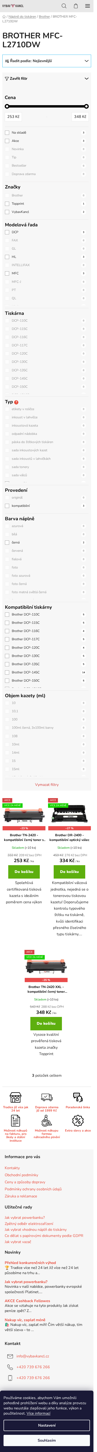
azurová (48, 526)
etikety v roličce (48, 409)
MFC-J (48, 282)
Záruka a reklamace (21, 1196)
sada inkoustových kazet (48, 450)
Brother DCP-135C (48, 664)
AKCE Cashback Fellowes (27, 1301)
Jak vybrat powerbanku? (25, 1218)
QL (48, 298)
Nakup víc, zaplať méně (25, 1320)
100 (48, 719)
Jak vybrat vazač (18, 1242)
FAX (48, 240)
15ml (48, 769)
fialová (48, 559)
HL (48, 257)
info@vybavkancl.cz (32, 1356)
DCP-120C (48, 353)
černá (48, 542)
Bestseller (48, 165)
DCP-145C (48, 378)
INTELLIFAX (48, 265)
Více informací (38, 1413)
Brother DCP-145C (48, 672)
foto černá (48, 584)
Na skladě (48, 132)
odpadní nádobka (48, 434)
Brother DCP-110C (48, 614)
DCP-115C (48, 329)
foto (48, 567)
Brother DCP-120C (48, 647)
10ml (48, 744)
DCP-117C (48, 345)
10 (48, 703)
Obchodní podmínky (21, 1175)
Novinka (48, 149)
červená (48, 550)
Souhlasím (47, 1440)
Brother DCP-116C (48, 631)
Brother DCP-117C (48, 639)
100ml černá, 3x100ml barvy (48, 727)
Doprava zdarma (48, 174)
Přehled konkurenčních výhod (30, 1263)
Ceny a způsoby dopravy (25, 1182)
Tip (48, 157)
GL (48, 248)
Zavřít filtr (18, 78)
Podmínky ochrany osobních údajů (33, 1189)
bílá (48, 534)
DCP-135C (48, 370)
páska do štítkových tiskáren (48, 442)
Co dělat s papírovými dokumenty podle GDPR (44, 1236)
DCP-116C (48, 337)
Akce (48, 141)
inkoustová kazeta (48, 425)
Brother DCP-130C (48, 656)
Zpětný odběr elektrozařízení (29, 1224)
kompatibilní (48, 506)
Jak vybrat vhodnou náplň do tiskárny (36, 1230)
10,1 (48, 711)
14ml (48, 752)
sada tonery (48, 467)
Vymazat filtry (47, 784)
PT (48, 290)
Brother (48, 195)
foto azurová (48, 575)
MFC (48, 273)
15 (48, 761)
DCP (48, 232)
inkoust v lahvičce (48, 417)
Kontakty (12, 1168)
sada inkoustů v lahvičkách (48, 458)
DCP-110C (48, 320)
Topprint (48, 203)
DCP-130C (48, 362)
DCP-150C (48, 386)
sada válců (48, 475)
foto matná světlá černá (48, 592)
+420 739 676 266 (33, 1367)
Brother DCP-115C (48, 622)
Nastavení (47, 1425)
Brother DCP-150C (48, 680)
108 (48, 736)
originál (48, 497)
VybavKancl (48, 212)
